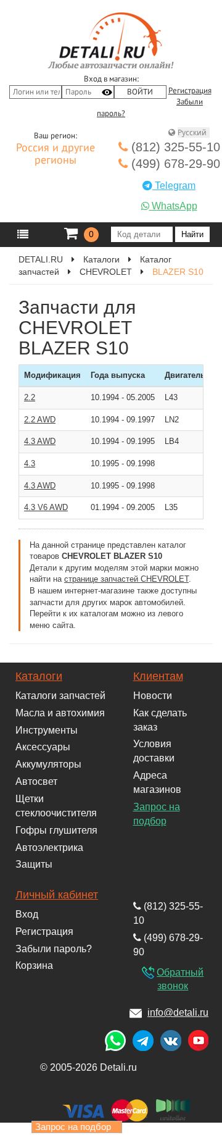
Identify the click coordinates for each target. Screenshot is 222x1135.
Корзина (34, 965)
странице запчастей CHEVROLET (126, 579)
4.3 (29, 463)
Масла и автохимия (60, 713)
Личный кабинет (56, 895)
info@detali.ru (177, 1012)
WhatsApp (173, 206)
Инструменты (46, 730)
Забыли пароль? (53, 949)
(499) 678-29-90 (174, 163)
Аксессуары (42, 747)
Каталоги (38, 676)
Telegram (173, 185)
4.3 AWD (40, 441)
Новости (152, 695)
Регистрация (190, 91)
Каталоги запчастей (60, 695)
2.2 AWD (40, 419)
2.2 (29, 397)
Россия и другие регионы (55, 154)
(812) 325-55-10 (174, 147)
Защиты (33, 864)
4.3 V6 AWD (46, 507)
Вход (26, 914)
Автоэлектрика (49, 847)
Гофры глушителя (56, 830)
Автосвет (36, 781)
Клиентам (158, 676)
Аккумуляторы (48, 764)
